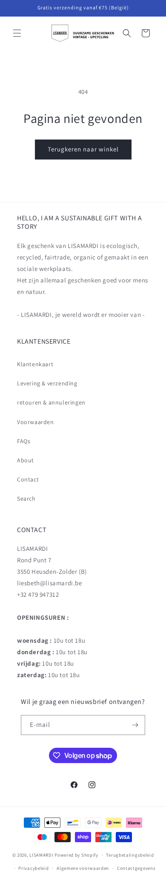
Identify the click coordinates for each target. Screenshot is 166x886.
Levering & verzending (47, 383)
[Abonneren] (135, 725)
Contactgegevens (136, 868)
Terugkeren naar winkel (83, 149)
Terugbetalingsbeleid (130, 855)
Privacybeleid (33, 868)
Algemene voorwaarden (83, 868)
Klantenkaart (35, 364)
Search (26, 498)
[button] (17, 33)
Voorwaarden (35, 422)
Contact (28, 479)
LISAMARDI (41, 855)
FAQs (23, 441)
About (25, 460)
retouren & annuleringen (51, 402)
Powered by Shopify (76, 855)
